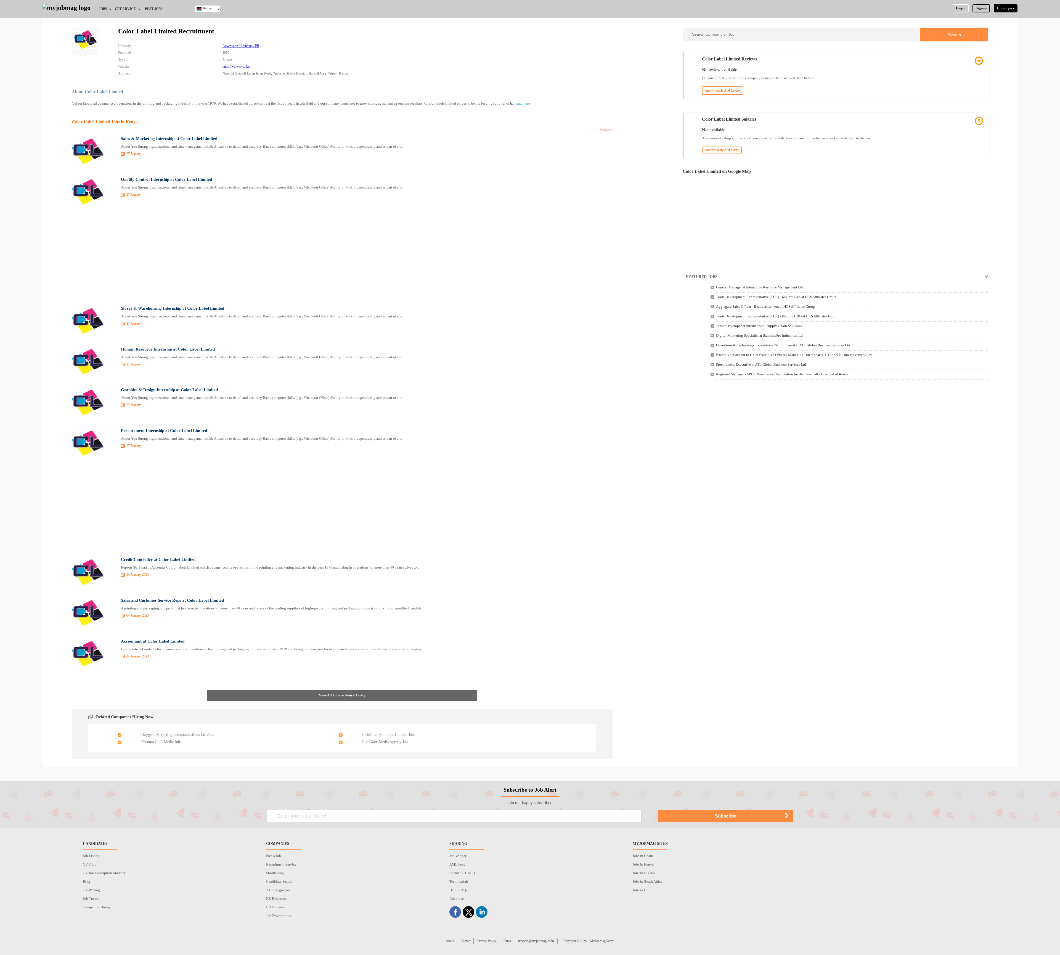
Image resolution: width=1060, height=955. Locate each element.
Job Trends (91, 898)
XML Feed (457, 864)
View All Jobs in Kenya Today (342, 695)
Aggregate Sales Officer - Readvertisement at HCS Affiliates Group (765, 306)
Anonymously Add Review (723, 90)
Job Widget (457, 856)
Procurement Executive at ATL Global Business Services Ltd (761, 364)
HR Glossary (275, 907)
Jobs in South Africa (647, 881)
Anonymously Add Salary (722, 150)
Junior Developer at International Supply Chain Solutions (759, 326)
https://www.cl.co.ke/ (236, 66)
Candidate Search (279, 881)
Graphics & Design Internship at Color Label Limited (169, 390)
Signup (981, 8)
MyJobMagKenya (602, 941)
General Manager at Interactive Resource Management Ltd (759, 287)
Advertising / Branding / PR (240, 46)
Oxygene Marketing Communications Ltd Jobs (177, 735)
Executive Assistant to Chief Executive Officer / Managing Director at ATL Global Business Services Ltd (794, 355)
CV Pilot (89, 864)
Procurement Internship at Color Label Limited (164, 430)
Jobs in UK (641, 890)
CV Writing (91, 890)
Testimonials (458, 881)
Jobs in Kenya (643, 864)
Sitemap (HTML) (462, 873)
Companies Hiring (96, 907)
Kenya (207, 8)
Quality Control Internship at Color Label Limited (166, 179)
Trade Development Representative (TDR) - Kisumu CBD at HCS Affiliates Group (777, 316)
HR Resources (276, 898)
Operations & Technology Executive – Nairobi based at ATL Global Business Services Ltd (783, 345)
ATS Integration (278, 890)
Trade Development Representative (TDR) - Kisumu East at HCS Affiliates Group (776, 297)
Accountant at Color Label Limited (152, 641)
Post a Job (273, 856)
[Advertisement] (342, 255)
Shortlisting (275, 873)
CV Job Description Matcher (104, 873)
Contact (466, 941)
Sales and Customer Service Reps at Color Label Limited (172, 600)
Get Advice (125, 9)
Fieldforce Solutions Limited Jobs (388, 735)
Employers (1005, 8)
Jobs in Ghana (643, 856)
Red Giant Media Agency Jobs (385, 742)
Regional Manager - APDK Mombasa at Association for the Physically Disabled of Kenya (782, 374)
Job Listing (91, 856)
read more (522, 103)
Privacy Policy (486, 941)
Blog (86, 881)
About (450, 941)
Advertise (456, 898)
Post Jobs (154, 9)
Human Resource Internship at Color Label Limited (168, 349)
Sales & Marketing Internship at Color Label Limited (169, 138)
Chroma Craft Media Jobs (161, 742)
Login (960, 8)
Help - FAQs (458, 890)
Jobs (103, 9)
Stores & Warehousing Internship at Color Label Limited (172, 308)
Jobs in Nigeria (644, 873)
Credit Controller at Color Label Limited (158, 559)
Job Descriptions (278, 916)
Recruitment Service (281, 864)
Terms (507, 941)
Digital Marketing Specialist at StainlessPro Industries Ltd (759, 335)
